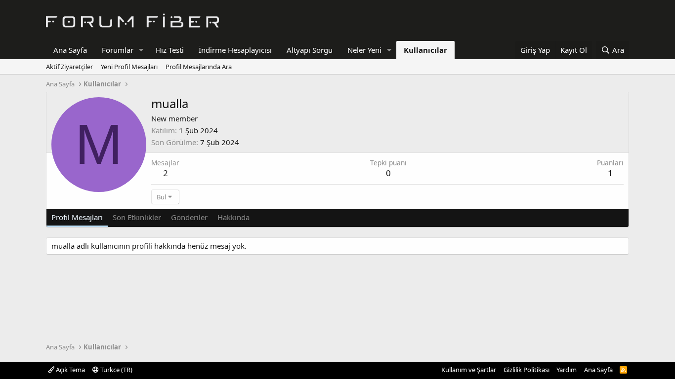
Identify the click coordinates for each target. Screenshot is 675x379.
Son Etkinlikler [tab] (137, 217)
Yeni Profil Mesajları (129, 66)
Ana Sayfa (70, 50)
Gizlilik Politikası (526, 369)
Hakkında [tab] (233, 217)
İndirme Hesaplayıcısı (235, 50)
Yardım (566, 369)
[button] (141, 50)
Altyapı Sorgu (310, 50)
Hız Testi (170, 50)
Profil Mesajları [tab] (77, 217)
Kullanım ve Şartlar (468, 369)
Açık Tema (69, 369)
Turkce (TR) (115, 369)
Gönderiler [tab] (189, 217)
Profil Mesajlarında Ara (199, 66)
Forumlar (117, 50)
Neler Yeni (364, 50)
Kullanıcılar (425, 50)
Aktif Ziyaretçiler (69, 66)
